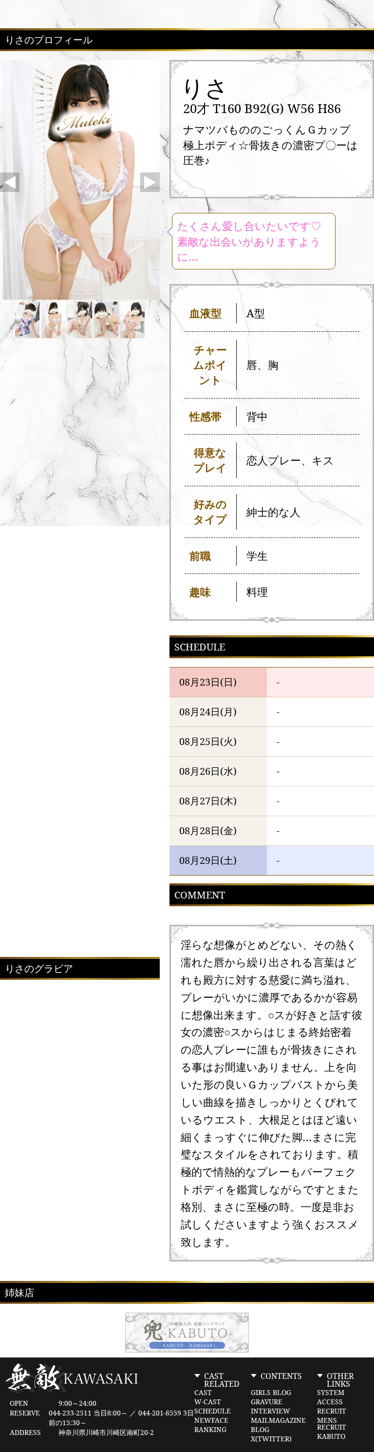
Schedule (212, 1411)
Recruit (331, 1411)
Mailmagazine (278, 1420)
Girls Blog (271, 1392)
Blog (260, 1429)
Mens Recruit (331, 1424)
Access (330, 1401)
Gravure (266, 1401)
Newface (211, 1420)
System (330, 1392)
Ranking (210, 1429)
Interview (270, 1411)
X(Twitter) (271, 1438)
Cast (203, 1392)
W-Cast (207, 1401)
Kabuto (331, 1436)
